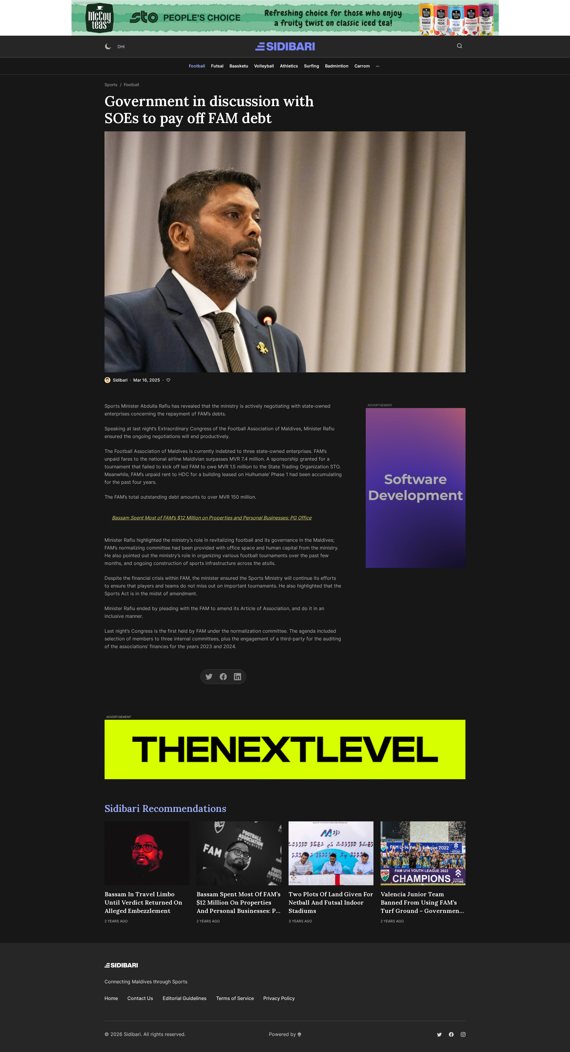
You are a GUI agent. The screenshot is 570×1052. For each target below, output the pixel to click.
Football (197, 65)
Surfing (311, 65)
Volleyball (264, 65)
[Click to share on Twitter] (209, 677)
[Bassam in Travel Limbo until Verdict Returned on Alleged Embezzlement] (146, 853)
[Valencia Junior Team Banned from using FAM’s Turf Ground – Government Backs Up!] (423, 853)
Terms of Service (235, 998)
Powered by (282, 1034)
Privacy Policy (279, 998)
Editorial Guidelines (185, 998)
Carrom (362, 65)
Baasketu (238, 65)
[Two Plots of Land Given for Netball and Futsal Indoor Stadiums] (331, 853)
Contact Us (140, 998)
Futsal (217, 65)
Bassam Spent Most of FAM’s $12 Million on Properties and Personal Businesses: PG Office (211, 518)
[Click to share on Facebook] (223, 676)
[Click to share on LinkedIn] (237, 676)
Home (111, 998)
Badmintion (337, 65)
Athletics (289, 65)
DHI (121, 46)
